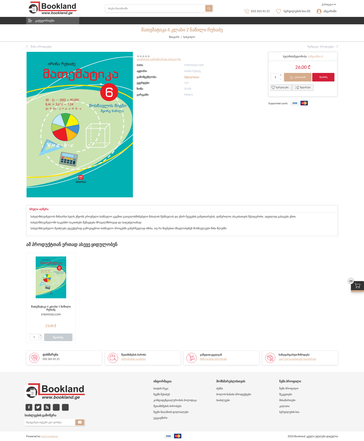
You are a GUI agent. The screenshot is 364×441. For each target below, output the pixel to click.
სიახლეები (223, 400)
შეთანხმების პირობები (167, 406)
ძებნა (209, 8)
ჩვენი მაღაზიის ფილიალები (170, 411)
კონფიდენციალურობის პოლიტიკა (175, 400)
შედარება (305, 87)
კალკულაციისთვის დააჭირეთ (297, 358)
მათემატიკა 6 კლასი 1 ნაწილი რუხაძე (51, 308)
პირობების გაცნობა (133, 358)
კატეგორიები (44, 20)
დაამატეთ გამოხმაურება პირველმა (159, 59)
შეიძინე (323, 77)
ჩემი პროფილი (288, 388)
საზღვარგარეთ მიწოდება (294, 354)
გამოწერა (79, 422)
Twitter (38, 407)
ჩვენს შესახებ (161, 394)
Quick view (71, 280)
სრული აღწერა (39, 209)
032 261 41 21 (260, 11)
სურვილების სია (284, 87)
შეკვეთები (285, 394)
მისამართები (287, 400)
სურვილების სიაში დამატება (71, 273)
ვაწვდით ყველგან (211, 354)
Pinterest (65, 407)
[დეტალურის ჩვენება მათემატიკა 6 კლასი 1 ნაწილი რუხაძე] (51, 277)
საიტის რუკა (160, 388)
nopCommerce (49, 436)
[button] (40, 335)
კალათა (284, 406)
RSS (47, 407)
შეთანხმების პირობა (133, 354)
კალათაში (300, 77)
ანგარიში (330, 11)
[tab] (39, 209)
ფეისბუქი (29, 407)
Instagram (56, 407)
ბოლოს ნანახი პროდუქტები (233, 394)
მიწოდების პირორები (213, 358)
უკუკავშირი (160, 417)
